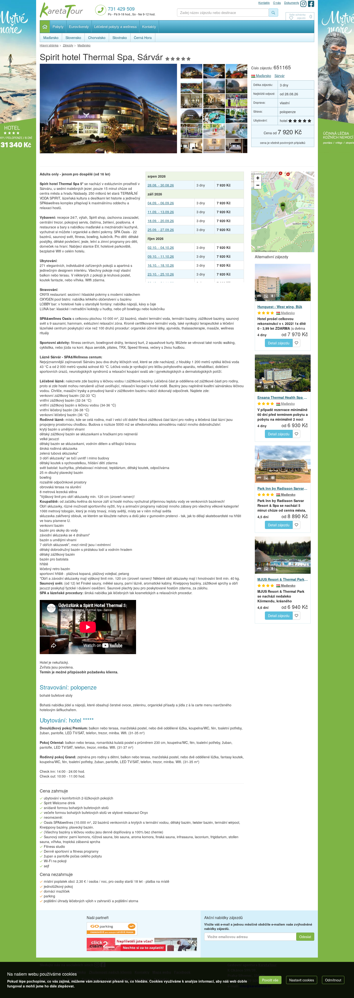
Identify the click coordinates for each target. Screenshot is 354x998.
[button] (282, 206)
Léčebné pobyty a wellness (115, 26)
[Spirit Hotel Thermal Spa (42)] (191, 130)
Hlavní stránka (45, 26)
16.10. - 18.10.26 (161, 265)
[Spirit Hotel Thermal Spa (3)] (237, 71)
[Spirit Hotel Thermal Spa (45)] (191, 116)
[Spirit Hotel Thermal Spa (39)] (191, 145)
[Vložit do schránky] (296, 342)
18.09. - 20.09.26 (161, 220)
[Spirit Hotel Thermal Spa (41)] (214, 130)
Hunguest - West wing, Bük (279, 306)
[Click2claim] (142, 945)
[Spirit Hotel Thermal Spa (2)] (191, 86)
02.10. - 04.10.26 (161, 247)
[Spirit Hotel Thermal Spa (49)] (237, 86)
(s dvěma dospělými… (281, 323)
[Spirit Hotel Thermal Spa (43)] (237, 116)
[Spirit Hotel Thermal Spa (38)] (214, 145)
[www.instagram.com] (303, 3)
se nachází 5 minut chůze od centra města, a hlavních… (281, 505)
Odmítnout (333, 980)
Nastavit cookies (301, 980)
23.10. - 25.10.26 (161, 274)
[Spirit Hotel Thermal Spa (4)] (214, 71)
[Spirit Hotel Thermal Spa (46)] (237, 101)
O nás (277, 2)
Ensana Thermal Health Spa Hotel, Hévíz (282, 397)
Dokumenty (291, 2)
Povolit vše (270, 980)
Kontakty (149, 26)
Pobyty (58, 26)
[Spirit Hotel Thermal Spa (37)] (237, 145)
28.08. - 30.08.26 (161, 185)
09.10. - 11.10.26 (161, 256)
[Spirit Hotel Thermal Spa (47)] (214, 101)
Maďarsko (263, 75)
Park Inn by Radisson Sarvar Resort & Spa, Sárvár (282, 488)
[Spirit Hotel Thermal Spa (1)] (108, 110)
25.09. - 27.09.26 (161, 229)
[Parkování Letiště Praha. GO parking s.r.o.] (112, 929)
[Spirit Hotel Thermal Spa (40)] (237, 130)
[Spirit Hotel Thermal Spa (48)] (191, 101)
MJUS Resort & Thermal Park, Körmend (282, 579)
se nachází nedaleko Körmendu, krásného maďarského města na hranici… (280, 596)
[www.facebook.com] (311, 3)
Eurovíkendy (79, 26)
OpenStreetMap (260, 251)
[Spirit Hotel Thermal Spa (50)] (214, 86)
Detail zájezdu (278, 343)
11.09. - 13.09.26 (161, 211)
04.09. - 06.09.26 (161, 202)
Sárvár (280, 75)
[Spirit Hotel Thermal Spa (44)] (214, 116)
